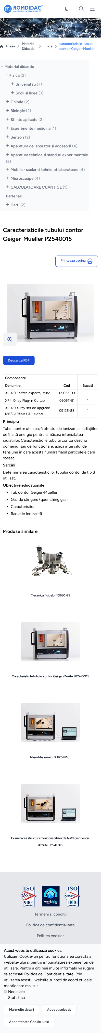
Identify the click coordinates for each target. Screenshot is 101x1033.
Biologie (21, 110)
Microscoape (25, 178)
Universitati (28, 84)
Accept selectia (59, 1009)
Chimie (20, 102)
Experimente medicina (33, 128)
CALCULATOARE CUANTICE (39, 187)
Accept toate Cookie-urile (29, 1022)
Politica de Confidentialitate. (49, 974)
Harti (18, 205)
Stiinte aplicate (27, 119)
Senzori (20, 137)
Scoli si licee (29, 93)
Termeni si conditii (50, 914)
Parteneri (14, 196)
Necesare (16, 991)
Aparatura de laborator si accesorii (44, 146)
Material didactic (19, 66)
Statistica (16, 997)
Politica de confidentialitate (50, 925)
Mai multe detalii (21, 1009)
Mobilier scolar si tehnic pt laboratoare (48, 169)
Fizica (48, 46)
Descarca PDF (19, 360)
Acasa (10, 46)
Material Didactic (28, 46)
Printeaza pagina (74, 260)
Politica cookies (50, 935)
